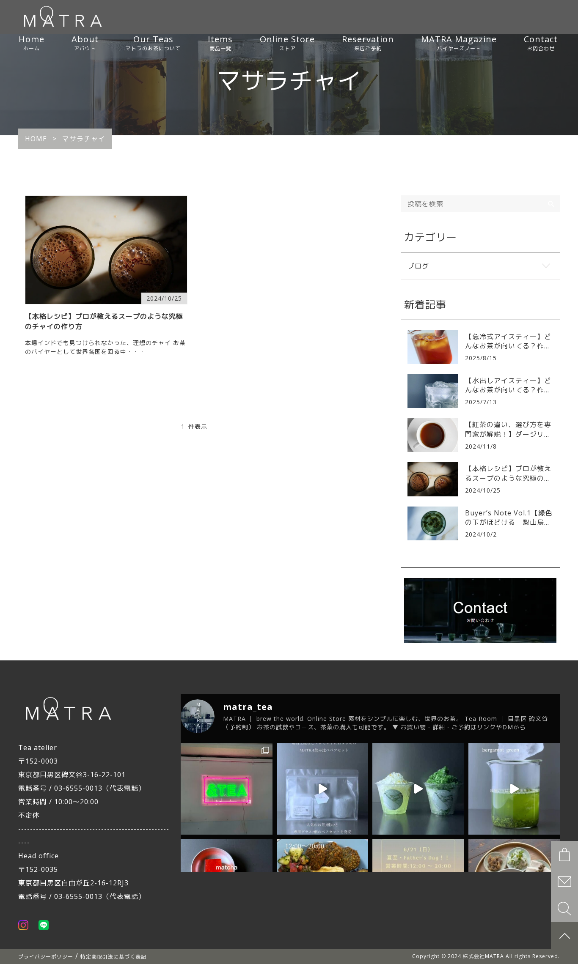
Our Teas (153, 42)
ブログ (418, 266)
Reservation (368, 42)
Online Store (287, 42)
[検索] (551, 203)
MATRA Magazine (459, 42)
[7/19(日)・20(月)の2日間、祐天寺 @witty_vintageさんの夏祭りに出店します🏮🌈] (418, 789)
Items (220, 42)
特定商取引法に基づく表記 (113, 956)
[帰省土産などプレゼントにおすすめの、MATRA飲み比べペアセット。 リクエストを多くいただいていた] (323, 789)
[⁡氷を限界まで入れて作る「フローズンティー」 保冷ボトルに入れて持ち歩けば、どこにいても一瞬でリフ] (514, 789)
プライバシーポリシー (45, 956)
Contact (541, 42)
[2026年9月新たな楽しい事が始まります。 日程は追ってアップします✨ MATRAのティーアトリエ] (226, 789)
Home (31, 42)
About (85, 42)
